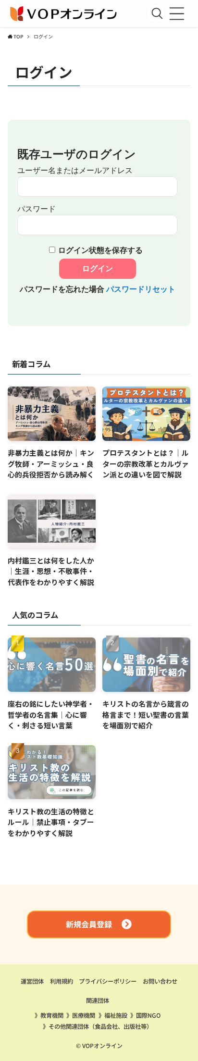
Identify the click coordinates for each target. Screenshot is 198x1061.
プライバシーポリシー (107, 981)
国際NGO (148, 1015)
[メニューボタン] (176, 13)
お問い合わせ (160, 981)
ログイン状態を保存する (100, 250)
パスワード (36, 209)
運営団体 (32, 981)
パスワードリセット (140, 289)
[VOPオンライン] (64, 13)
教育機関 (51, 1015)
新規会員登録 (89, 924)
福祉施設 (115, 1015)
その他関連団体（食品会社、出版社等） (100, 1026)
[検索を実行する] (157, 13)
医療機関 (83, 1015)
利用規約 (61, 981)
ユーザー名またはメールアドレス (75, 170)
